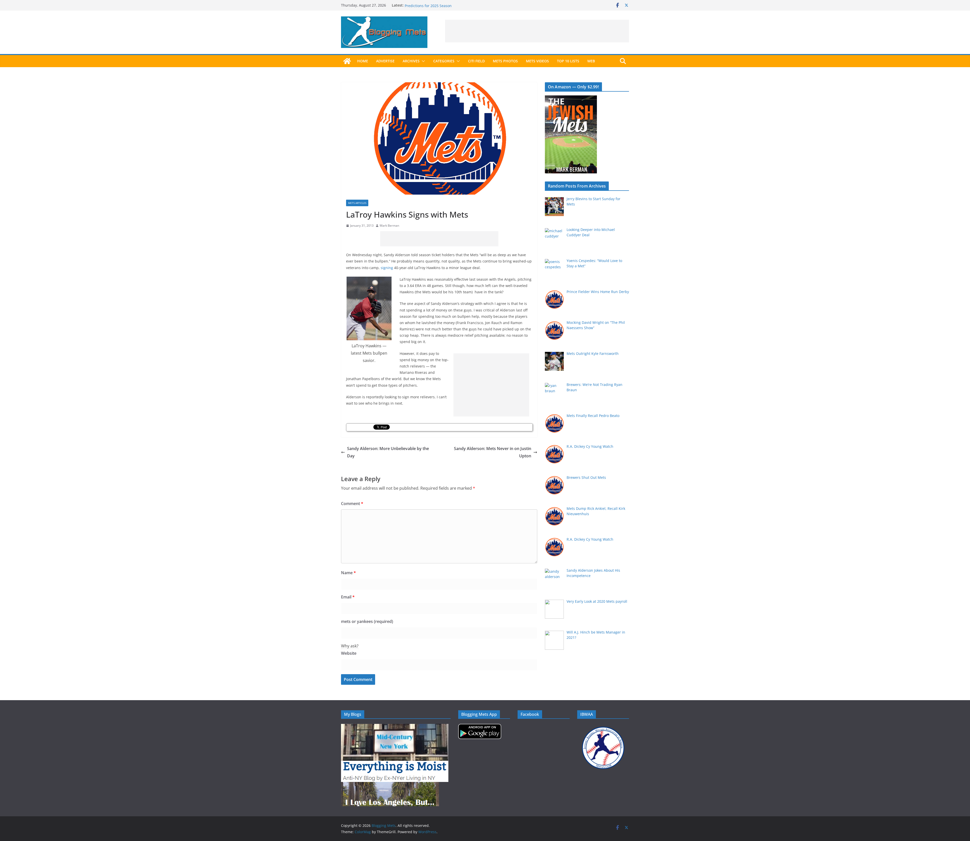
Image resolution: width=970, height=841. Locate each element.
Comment (352, 503)
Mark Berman (389, 225)
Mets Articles (357, 203)
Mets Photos (505, 61)
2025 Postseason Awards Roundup (434, 5)
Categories (443, 61)
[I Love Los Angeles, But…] (390, 785)
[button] (422, 61)
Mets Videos (537, 61)
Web (591, 61)
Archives (411, 61)
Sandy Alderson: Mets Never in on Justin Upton (492, 452)
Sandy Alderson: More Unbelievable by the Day (388, 452)
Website (348, 653)
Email (348, 597)
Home (362, 61)
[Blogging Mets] (347, 61)
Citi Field (476, 61)
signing (387, 267)
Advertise (385, 61)
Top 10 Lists (568, 61)
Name (348, 572)
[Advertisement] (537, 31)
